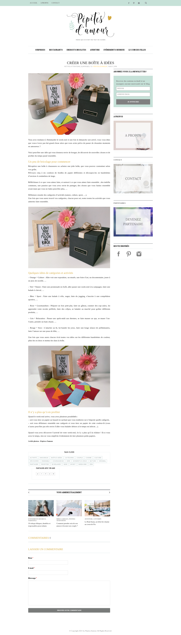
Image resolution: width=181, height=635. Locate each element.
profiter (45, 464)
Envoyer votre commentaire (69, 610)
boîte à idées (56, 458)
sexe (65, 464)
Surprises (40, 50)
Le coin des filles (137, 50)
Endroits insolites (76, 50)
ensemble (46, 461)
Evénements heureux (114, 50)
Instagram (138, 3)
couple (80, 458)
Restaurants (56, 50)
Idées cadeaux (62, 519)
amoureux (44, 458)
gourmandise (58, 461)
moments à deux (80, 461)
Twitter (37, 473)
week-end (82, 464)
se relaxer (56, 464)
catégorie (69, 458)
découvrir (34, 461)
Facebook (128, 3)
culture (97, 458)
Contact (55, 3)
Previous (28, 492)
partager (34, 464)
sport (73, 464)
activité (33, 458)
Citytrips (97, 519)
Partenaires (120, 203)
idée (68, 461)
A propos (44, 3)
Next (109, 492)
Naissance (32, 520)
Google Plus (49, 473)
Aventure (95, 50)
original (102, 461)
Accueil (33, 3)
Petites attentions (72, 66)
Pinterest (133, 3)
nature (93, 461)
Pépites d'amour (100, 66)
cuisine (88, 458)
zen (91, 464)
